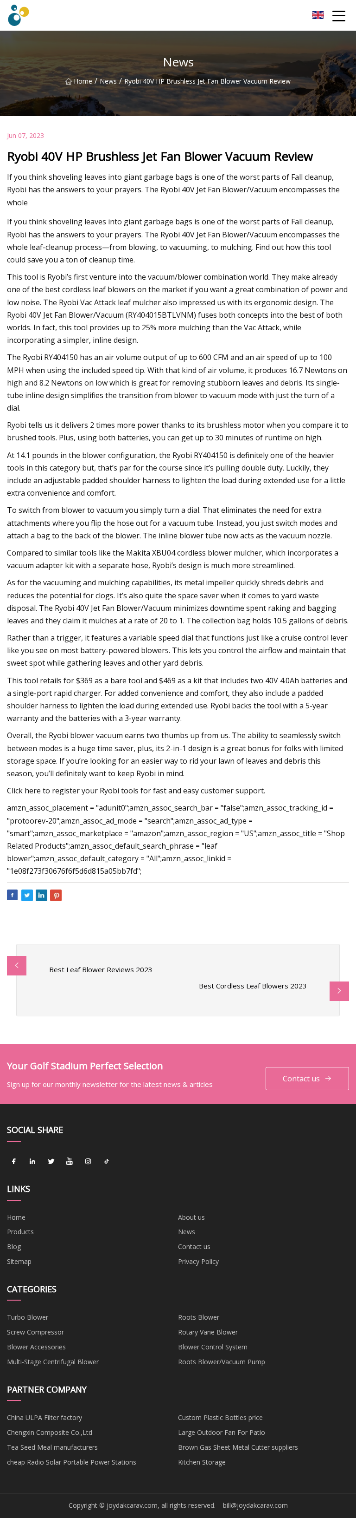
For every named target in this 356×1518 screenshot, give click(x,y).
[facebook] (14, 1162)
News (108, 81)
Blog (14, 1246)
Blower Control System (213, 1346)
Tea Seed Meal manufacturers (52, 1447)
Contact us (301, 1078)
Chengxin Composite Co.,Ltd (49, 1432)
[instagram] (88, 1162)
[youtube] (69, 1162)
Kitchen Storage (202, 1462)
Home (83, 81)
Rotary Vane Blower (208, 1332)
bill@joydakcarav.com (255, 1505)
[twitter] (51, 1162)
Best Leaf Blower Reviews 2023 (101, 969)
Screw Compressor (35, 1332)
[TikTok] (107, 1162)
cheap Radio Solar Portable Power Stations (71, 1462)
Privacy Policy (198, 1261)
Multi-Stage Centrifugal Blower (53, 1361)
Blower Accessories (36, 1346)
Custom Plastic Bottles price (220, 1417)
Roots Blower (198, 1317)
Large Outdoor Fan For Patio (221, 1432)
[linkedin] (32, 1162)
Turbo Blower (27, 1317)
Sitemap (19, 1261)
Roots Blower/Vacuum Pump (221, 1361)
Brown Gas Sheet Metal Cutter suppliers (238, 1447)
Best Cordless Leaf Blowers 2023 (253, 985)
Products (20, 1231)
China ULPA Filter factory (44, 1417)
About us (191, 1217)
